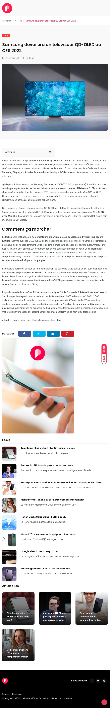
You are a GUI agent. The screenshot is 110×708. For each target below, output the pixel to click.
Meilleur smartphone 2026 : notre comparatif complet (52, 499)
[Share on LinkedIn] (53, 334)
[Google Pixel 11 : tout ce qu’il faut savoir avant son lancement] (9, 557)
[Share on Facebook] (24, 334)
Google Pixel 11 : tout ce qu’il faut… (40, 551)
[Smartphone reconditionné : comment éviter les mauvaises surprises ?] (9, 488)
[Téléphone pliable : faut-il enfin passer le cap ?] (9, 454)
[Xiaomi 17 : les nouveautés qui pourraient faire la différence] (9, 540)
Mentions (16, 694)
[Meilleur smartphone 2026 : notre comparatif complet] (9, 505)
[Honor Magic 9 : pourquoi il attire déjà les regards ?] (9, 522)
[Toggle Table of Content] (49, 152)
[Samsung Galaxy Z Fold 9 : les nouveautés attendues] (9, 574)
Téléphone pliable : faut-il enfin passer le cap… (48, 448)
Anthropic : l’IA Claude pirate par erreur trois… (47, 465)
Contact (5, 694)
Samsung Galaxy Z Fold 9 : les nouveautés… (46, 568)
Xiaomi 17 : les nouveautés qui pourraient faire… (48, 534)
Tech (6, 36)
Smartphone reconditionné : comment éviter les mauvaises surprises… (62, 482)
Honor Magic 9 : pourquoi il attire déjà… (43, 517)
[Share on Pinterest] (67, 334)
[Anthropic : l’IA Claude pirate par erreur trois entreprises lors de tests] (9, 471)
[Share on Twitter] (39, 334)
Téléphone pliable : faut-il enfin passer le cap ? (17, 616)
